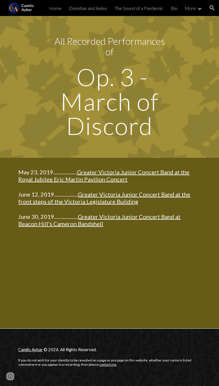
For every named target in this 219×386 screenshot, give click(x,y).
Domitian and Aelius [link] (88, 8)
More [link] (190, 8)
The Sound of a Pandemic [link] (139, 8)
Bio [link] (174, 8)
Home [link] (55, 8)
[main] (109, 46)
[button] (212, 8)
